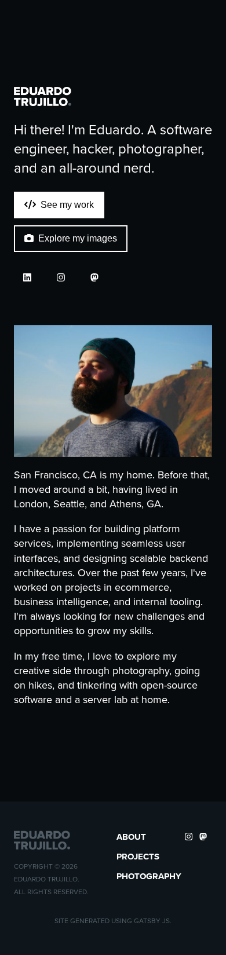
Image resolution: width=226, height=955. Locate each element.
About (131, 836)
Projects (137, 856)
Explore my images (77, 238)
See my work (67, 205)
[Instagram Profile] (61, 278)
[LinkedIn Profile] (27, 278)
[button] (43, 96)
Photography (148, 876)
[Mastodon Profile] (94, 278)
